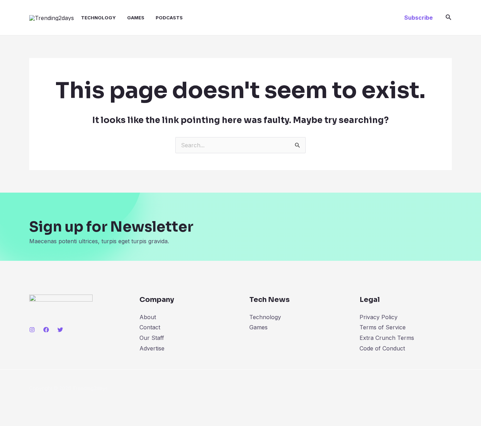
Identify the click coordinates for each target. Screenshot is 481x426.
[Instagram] (32, 330)
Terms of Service (383, 327)
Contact (149, 327)
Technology (98, 17)
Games (135, 17)
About (147, 317)
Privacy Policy (379, 317)
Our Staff (151, 337)
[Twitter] (60, 330)
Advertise (151, 348)
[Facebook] (46, 330)
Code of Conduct (382, 348)
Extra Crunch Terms (387, 337)
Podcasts (169, 17)
